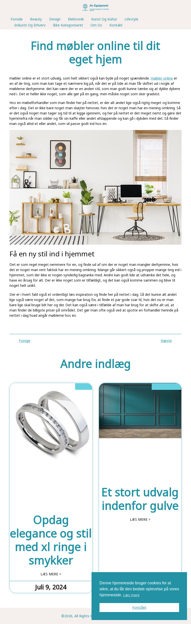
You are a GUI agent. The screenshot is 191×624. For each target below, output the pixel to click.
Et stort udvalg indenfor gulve (140, 498)
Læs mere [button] (131, 595)
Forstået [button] (139, 607)
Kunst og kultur (104, 19)
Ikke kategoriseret (68, 25)
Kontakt (116, 25)
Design (54, 19)
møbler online (162, 78)
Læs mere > (51, 574)
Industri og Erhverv (30, 25)
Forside (17, 19)
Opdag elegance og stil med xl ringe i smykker (51, 540)
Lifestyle (131, 19)
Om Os (96, 25)
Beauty (36, 19)
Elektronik (76, 19)
